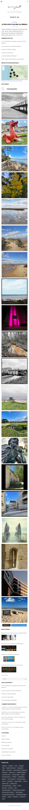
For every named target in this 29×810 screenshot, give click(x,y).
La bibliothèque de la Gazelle (8, 752)
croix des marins (16, 774)
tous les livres (4, 675)
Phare (19, 785)
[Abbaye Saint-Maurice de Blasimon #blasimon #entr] (14, 557)
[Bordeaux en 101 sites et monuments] (8, 659)
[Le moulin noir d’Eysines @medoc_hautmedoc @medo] (14, 371)
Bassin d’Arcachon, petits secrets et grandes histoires (14, 633)
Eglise (23, 774)
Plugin (26, 79)
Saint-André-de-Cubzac (8, 792)
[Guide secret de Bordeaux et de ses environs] (8, 670)
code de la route (6, 774)
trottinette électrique (21, 794)
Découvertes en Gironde (7, 748)
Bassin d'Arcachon (11, 768)
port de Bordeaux (6, 790)
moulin (25, 781)
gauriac (4, 779)
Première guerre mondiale (18, 790)
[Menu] (1, 1)
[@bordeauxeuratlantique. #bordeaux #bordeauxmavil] (14, 583)
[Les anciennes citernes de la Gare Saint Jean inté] (14, 504)
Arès (16, 766)
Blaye (3, 770)
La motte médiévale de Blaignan (9, 56)
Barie (3, 768)
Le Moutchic (10, 781)
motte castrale (18, 781)
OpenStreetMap (16, 79)
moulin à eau (5, 783)
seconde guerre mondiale (8, 794)
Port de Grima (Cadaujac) (7, 719)
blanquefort (20, 768)
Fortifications (21, 777)
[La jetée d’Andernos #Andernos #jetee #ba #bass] (14, 105)
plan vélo (4, 788)
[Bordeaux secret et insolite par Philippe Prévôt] (8, 648)
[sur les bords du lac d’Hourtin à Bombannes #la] (14, 159)
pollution (11, 788)
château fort (12, 772)
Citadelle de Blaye (21, 772)
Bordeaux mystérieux (6, 742)
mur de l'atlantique (6, 785)
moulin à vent (13, 783)
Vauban (4, 796)
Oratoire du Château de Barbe (8, 49)
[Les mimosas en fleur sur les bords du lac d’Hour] (14, 185)
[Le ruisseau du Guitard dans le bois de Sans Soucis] (14, 344)
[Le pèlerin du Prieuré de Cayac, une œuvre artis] (14, 450)
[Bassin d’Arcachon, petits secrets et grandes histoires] (8, 638)
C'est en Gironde (5, 745)
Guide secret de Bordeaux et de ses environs (12, 665)
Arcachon (10, 766)
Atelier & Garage (5, 739)
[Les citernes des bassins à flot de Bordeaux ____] (14, 318)
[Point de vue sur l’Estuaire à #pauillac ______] (14, 530)
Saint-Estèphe (19, 792)
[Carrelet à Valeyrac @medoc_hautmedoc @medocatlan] (14, 397)
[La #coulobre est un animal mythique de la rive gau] (14, 132)
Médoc (14, 785)
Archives (14, 22)
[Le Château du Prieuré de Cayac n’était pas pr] (14, 477)
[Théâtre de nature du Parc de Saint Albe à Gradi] (14, 424)
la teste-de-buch (21, 779)
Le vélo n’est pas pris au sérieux (14, 24)
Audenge (21, 766)
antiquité (4, 766)
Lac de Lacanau (11, 779)
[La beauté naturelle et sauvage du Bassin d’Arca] (14, 238)
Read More (19, 35)
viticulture (15, 796)
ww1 (3, 799)
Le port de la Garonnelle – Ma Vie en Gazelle (12, 717)
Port (16, 788)
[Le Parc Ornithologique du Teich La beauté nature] (14, 212)
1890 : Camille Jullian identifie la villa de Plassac (12, 59)
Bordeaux (9, 770)
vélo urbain (22, 796)
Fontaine (14, 777)
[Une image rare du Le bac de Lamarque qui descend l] (14, 291)
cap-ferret (4, 772)
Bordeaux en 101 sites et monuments (10, 654)
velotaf (9, 796)
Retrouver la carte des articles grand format (11, 81)
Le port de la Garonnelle (7, 52)
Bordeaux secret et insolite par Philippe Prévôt (12, 643)
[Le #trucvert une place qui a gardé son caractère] (14, 610)
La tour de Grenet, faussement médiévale (11, 46)
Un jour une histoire (6, 755)
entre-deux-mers (6, 777)
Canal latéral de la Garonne (20, 770)
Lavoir (3, 781)
